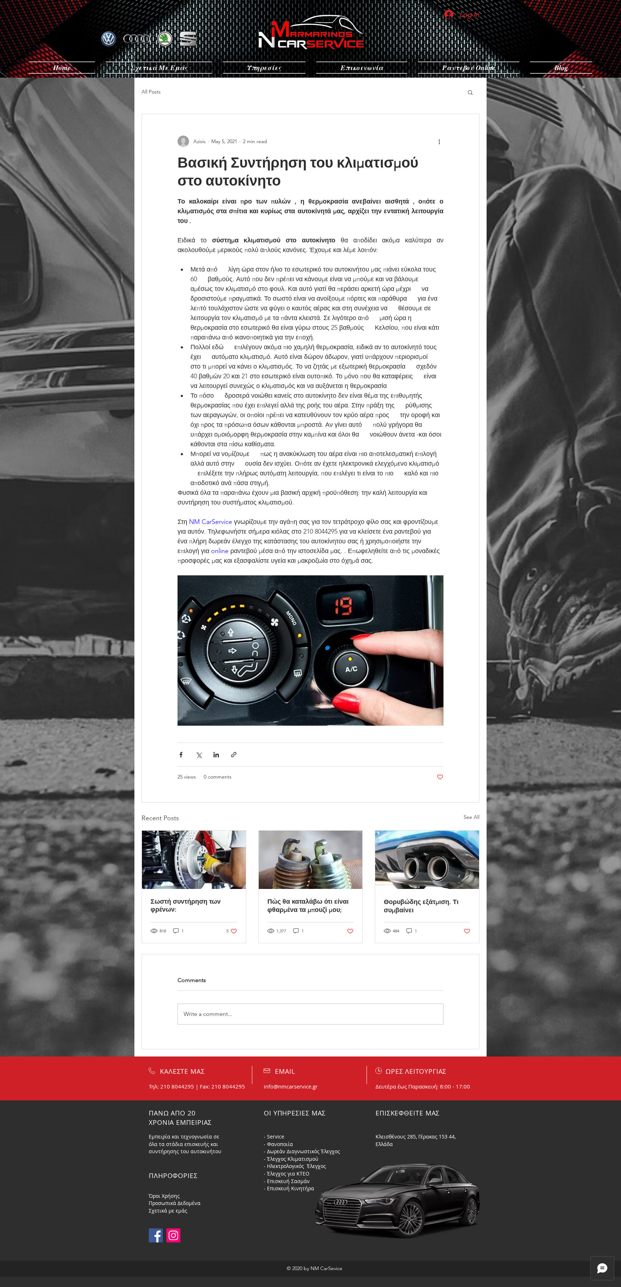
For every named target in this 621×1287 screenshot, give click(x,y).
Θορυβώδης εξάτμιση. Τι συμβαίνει (421, 906)
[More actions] (439, 141)
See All (471, 817)
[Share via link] (233, 754)
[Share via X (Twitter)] (198, 754)
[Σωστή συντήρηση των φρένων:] (194, 860)
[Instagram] (173, 1235)
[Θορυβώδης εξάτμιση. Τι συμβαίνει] (427, 860)
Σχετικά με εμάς (168, 1210)
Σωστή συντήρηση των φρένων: (186, 905)
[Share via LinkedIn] (216, 754)
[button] (470, 92)
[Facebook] (156, 1235)
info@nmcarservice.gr (291, 1086)
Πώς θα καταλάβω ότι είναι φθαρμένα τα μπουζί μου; (308, 906)
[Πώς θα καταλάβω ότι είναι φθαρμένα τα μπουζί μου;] (311, 860)
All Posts (151, 91)
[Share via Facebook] (181, 754)
